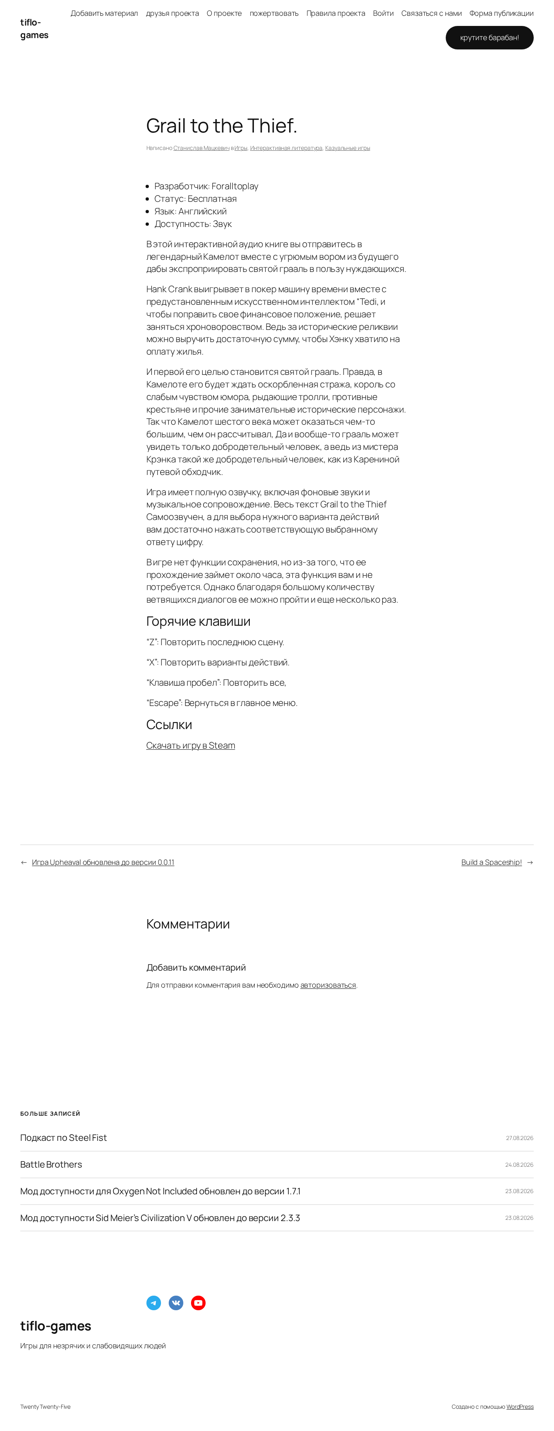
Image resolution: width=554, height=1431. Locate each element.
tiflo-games (34, 28)
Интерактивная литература (286, 148)
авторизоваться (328, 985)
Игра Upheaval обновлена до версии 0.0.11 (103, 862)
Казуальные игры (347, 148)
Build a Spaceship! (492, 862)
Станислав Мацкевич (202, 148)
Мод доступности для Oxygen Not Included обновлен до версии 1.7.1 (160, 1191)
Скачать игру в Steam (190, 745)
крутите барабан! (489, 37)
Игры (240, 148)
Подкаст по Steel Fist (63, 1138)
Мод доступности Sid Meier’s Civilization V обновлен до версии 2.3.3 (160, 1218)
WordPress (520, 1406)
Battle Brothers (51, 1164)
